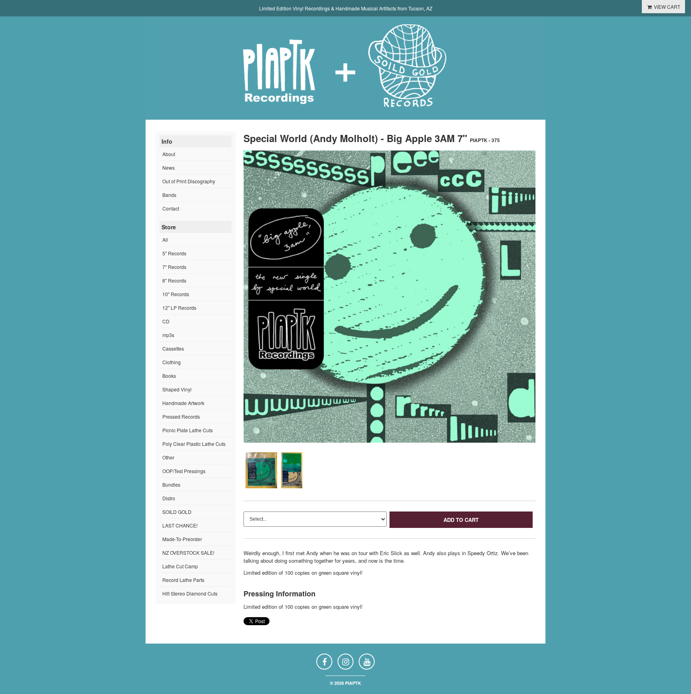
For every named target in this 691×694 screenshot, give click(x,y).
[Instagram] (345, 662)
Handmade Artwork (183, 402)
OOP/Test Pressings (184, 470)
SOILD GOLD (177, 511)
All (165, 239)
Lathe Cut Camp (180, 566)
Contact (170, 208)
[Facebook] (324, 662)
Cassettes (173, 348)
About (168, 153)
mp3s (168, 334)
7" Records (174, 266)
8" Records (174, 280)
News (168, 167)
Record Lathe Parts (183, 579)
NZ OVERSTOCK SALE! (188, 552)
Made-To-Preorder (182, 539)
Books (169, 375)
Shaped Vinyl (177, 389)
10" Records (175, 294)
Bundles (171, 484)
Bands (169, 194)
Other (168, 457)
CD (166, 321)
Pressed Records (181, 416)
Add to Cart (461, 520)
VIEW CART (666, 6)
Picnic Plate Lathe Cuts (187, 430)
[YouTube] (367, 662)
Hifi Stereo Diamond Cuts (190, 593)
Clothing (171, 362)
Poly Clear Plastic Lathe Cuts (194, 443)
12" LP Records (179, 307)
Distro (168, 498)
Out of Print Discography (188, 181)
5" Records (174, 253)
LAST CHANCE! (180, 525)
